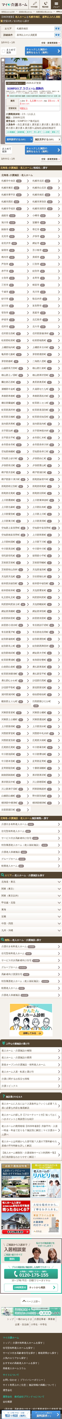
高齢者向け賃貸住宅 (14, 974)
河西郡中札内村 (42, 733)
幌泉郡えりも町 (11, 701)
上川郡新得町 (10, 726)
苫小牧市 (39, 250)
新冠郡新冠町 (41, 687)
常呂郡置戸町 (10, 632)
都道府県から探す (47, 1353)
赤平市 (7, 271)
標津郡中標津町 (11, 803)
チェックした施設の (37, 51)
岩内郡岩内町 (41, 423)
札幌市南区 (18, 96)
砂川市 (7, 298)
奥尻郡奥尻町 (41, 382)
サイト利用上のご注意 (14, 1385)
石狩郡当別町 (10, 333)
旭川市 (7, 222)
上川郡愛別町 (10, 514)
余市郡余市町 (10, 444)
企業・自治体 (22, 1324)
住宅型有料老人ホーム (15, 831)
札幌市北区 (40, 181)
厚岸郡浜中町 (10, 782)
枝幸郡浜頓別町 (11, 583)
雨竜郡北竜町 (10, 493)
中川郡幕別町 (41, 747)
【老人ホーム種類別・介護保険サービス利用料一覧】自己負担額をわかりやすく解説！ (29, 1154)
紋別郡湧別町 (41, 639)
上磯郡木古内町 (42, 347)
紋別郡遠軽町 (10, 639)
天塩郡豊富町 (41, 590)
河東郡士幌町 (41, 712)
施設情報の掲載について (41, 1385)
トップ (10, 1319)
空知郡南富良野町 (12, 535)
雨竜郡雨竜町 (41, 486)
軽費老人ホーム (12, 866)
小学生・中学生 (39, 1324)
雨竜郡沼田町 (41, 493)
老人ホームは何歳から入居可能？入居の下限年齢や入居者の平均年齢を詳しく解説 (29, 1143)
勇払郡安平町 (41, 673)
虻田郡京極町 (10, 417)
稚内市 (7, 257)
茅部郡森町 (9, 361)
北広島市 (39, 319)
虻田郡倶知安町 (42, 417)
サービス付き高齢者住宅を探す (19, 1353)
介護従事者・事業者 (44, 1319)
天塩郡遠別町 (41, 569)
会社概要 (7, 1401)
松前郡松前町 (10, 340)
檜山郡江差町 (41, 368)
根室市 (38, 285)
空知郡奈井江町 (42, 451)
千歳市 (7, 292)
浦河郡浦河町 (10, 694)
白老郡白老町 (10, 667)
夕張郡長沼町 (10, 465)
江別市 (38, 264)
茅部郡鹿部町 (41, 354)
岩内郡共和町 (10, 423)
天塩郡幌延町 (41, 604)
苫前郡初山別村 (11, 569)
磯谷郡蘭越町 (10, 403)
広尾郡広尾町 (10, 747)
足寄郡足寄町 (41, 761)
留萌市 (7, 250)
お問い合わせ (10, 1380)
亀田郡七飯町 (10, 354)
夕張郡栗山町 (41, 465)
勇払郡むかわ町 (11, 680)
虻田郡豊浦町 (10, 660)
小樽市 (38, 215)
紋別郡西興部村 (42, 646)
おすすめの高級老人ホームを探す (20, 1363)
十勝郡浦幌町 (41, 768)
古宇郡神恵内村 (42, 430)
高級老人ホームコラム (14, 1368)
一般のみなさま (24, 1319)
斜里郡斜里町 (10, 618)
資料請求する (16, 139)
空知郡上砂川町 (11, 458)
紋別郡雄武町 (10, 653)
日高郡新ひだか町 (41, 703)
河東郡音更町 (10, 712)
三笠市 (7, 285)
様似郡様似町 (41, 694)
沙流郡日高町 (41, 680)
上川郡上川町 (41, 514)
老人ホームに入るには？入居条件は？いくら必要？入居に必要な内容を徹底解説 (29, 1105)
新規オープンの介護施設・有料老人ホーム (23, 1064)
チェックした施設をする (43, 1414)
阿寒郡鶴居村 (41, 789)
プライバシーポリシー (31, 1380)
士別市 (7, 278)
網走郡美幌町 (10, 611)
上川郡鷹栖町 (10, 500)
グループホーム (13, 859)
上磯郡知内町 (10, 347)
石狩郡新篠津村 (42, 333)
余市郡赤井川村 (42, 444)
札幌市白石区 (41, 187)
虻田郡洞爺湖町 (11, 673)
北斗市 (38, 326)
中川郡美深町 (10, 548)
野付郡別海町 (41, 796)
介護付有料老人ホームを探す (28, 1343)
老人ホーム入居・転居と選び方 (18, 1071)
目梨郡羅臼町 (10, 809)
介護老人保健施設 (13, 852)
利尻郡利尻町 (41, 597)
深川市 (7, 305)
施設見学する (44, 139)
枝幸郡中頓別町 (42, 583)
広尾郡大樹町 (41, 740)
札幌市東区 (9, 187)
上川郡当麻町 (10, 507)
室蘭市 (38, 222)
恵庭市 (38, 312)
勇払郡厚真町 (41, 667)
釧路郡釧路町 (10, 775)
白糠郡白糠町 (10, 796)
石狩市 (7, 326)
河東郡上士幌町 (11, 719)
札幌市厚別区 (41, 201)
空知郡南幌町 (10, 451)
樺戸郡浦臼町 (41, 472)
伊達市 (7, 319)
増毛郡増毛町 (10, 555)
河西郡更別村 (10, 740)
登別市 (7, 312)
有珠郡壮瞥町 (41, 660)
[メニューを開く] (56, 4)
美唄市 (38, 257)
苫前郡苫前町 (10, 562)
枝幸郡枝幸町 (10, 590)
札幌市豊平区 (10, 194)
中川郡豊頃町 (41, 754)
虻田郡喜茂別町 (42, 410)
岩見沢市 (8, 243)
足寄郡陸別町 (10, 768)
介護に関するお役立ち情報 (15, 1079)
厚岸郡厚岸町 (41, 775)
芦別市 (7, 264)
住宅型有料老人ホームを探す (18, 1348)
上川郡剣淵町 (10, 542)
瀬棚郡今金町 (10, 389)
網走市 (38, 243)
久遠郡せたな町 (42, 389)
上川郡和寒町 (41, 535)
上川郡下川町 (41, 542)
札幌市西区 (9, 201)
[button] (31, 28)
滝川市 (38, 292)
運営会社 (7, 1390)
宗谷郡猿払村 (41, 576)
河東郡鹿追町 (41, 719)
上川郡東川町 (10, 521)
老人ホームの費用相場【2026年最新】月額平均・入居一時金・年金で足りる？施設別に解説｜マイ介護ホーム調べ (30, 1130)
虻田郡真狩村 (10, 410)
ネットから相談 (29, 1287)
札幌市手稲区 (10, 208)
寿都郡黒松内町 (42, 396)
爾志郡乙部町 (10, 382)
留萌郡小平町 (41, 555)
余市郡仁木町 (41, 437)
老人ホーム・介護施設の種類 (17, 1050)
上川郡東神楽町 (42, 500)
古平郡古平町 (10, 437)
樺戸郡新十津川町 (12, 479)
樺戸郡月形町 (10, 472)
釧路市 (7, 229)
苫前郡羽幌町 (41, 562)
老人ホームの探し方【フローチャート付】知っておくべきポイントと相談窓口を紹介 (29, 1117)
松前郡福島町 (41, 340)
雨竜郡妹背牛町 (42, 479)
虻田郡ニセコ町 (42, 403)
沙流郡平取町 (10, 687)
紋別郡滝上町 (10, 646)
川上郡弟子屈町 (11, 789)
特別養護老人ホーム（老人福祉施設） (24, 845)
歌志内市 (39, 298)
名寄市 (38, 278)
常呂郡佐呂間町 (42, 632)
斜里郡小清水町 (11, 625)
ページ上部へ (33, 1301)
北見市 (7, 236)
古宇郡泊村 (9, 430)
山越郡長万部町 (11, 368)
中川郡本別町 (10, 761)
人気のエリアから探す (14, 1358)
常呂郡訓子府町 (42, 625)
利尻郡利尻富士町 (12, 604)
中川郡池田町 (10, 754)
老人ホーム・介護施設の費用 (17, 1057)
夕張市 (38, 236)
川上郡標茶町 (41, 782)
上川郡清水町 (41, 726)
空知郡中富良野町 (43, 528)
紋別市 (38, 271)
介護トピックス (10, 1086)
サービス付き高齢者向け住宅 (19, 838)
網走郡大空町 (41, 653)
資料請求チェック (3, 72)
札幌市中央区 (10, 181)
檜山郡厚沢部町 (42, 375)
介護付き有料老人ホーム (15, 83)
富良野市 (39, 305)
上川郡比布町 (41, 507)
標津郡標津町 (41, 803)
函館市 (7, 215)
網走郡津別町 (41, 611)
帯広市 (38, 229)
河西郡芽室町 (10, 733)
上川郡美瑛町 (41, 521)
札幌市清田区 (41, 208)
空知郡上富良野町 (12, 528)
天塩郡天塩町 (10, 576)
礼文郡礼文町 (10, 597)
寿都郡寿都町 (10, 396)
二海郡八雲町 (41, 361)
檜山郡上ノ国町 (11, 375)
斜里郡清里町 (41, 618)
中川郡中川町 (41, 548)
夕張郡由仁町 (41, 458)
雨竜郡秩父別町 (11, 486)
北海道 (12, 96)
